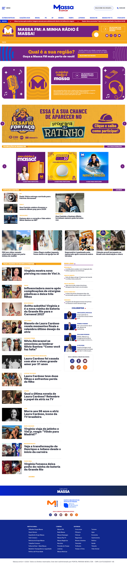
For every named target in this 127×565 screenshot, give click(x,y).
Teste (4, 42)
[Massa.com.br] (63, 8)
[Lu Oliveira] (70, 348)
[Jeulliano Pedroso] (70, 337)
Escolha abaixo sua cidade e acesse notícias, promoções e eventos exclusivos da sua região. (93, 51)
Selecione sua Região (103, 8)
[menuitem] (8, 18)
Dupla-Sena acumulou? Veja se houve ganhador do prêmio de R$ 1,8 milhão (85, 21)
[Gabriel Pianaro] (70, 326)
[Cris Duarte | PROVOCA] (70, 315)
